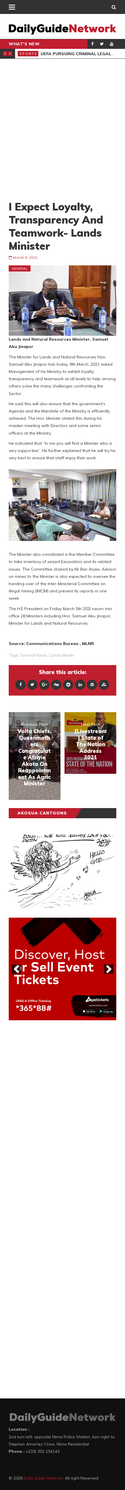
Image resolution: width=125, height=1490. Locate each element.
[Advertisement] (62, 129)
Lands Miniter (61, 655)
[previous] (16, 969)
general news (33, 655)
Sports (28, 53)
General (20, 268)
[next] (108, 969)
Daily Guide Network (43, 1478)
